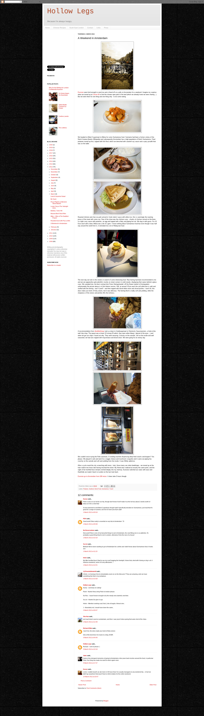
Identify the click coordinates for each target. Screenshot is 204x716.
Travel (111, 489)
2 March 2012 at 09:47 (90, 610)
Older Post (153, 685)
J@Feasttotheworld (89, 571)
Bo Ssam (53, 199)
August (53, 180)
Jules (85, 655)
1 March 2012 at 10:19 (90, 538)
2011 (51, 233)
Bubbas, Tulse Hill (56, 211)
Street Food (97, 489)
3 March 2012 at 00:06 (90, 637)
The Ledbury (63, 128)
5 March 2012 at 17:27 (90, 663)
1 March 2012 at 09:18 (90, 512)
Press (106, 28)
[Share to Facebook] (112, 486)
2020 (51, 145)
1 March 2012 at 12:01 (90, 565)
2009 (51, 238)
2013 (51, 164)
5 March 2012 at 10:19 (90, 649)
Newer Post (82, 685)
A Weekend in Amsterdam (59, 223)
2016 (51, 156)
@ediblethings (99, 331)
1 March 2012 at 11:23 (90, 551)
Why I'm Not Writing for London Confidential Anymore (59, 88)
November (54, 172)
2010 (51, 236)
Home (47, 28)
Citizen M (96, 94)
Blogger (105, 701)
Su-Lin (85, 544)
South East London (76, 28)
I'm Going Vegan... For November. (64, 94)
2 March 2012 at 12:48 (90, 622)
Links (98, 28)
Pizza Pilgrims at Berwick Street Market (59, 202)
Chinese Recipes (59, 28)
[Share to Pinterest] (114, 486)
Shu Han (86, 616)
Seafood (91, 489)
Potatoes (85, 489)
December (54, 169)
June (52, 186)
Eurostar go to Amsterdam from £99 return (92, 476)
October (53, 175)
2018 (51, 150)
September (54, 177)
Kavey (85, 499)
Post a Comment (86, 681)
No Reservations (88, 530)
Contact (90, 28)
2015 (51, 158)
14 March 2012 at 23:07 (90, 676)
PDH (84, 518)
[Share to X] (109, 486)
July (52, 183)
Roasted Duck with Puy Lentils (60, 221)
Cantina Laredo (64, 116)
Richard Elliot (87, 628)
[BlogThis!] (107, 486)
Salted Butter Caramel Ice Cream (63, 106)
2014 (51, 161)
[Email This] (105, 486)
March (53, 194)
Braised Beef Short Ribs (58, 213)
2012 (51, 167)
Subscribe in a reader (54, 265)
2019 (51, 147)
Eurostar (81, 92)
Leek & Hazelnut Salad (58, 196)
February (54, 227)
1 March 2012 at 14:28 (90, 579)
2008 (51, 241)
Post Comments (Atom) (94, 688)
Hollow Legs (70, 11)
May (52, 188)
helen (85, 558)
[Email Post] (101, 486)
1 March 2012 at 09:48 (90, 524)
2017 (51, 153)
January (53, 230)
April (52, 191)
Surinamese (105, 489)
